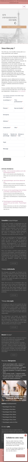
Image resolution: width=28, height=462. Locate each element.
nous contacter (21, 91)
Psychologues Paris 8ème (9, 409)
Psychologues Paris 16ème (9, 417)
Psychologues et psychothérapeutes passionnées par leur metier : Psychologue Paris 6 (15, 203)
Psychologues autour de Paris (10, 422)
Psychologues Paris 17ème (9, 419)
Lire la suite (13, 263)
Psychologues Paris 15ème (9, 414)
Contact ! (14, 354)
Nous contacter (20, 455)
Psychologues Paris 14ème (9, 412)
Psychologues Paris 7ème (9, 406)
